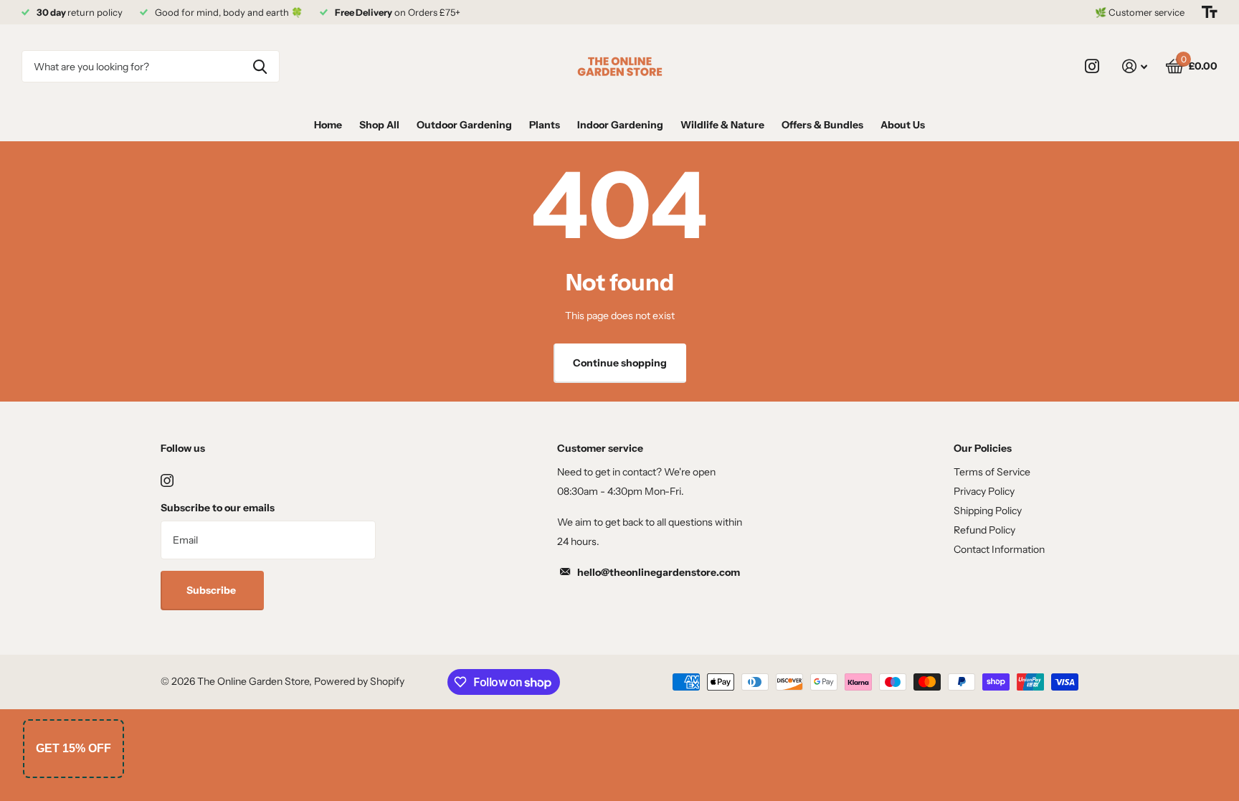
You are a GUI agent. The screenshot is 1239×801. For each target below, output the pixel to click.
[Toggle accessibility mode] (1209, 12)
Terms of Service (992, 471)
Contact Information (999, 549)
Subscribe (212, 590)
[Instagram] (167, 480)
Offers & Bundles (822, 124)
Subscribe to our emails (218, 507)
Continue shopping (620, 362)
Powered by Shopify (359, 681)
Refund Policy (984, 529)
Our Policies (983, 448)
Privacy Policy (984, 491)
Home (328, 124)
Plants (544, 124)
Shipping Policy (988, 510)
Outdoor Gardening (464, 124)
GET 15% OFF (73, 748)
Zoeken (260, 66)
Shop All (379, 124)
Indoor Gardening (620, 124)
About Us (902, 124)
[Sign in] (1134, 66)
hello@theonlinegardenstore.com (658, 572)
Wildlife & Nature (722, 124)
